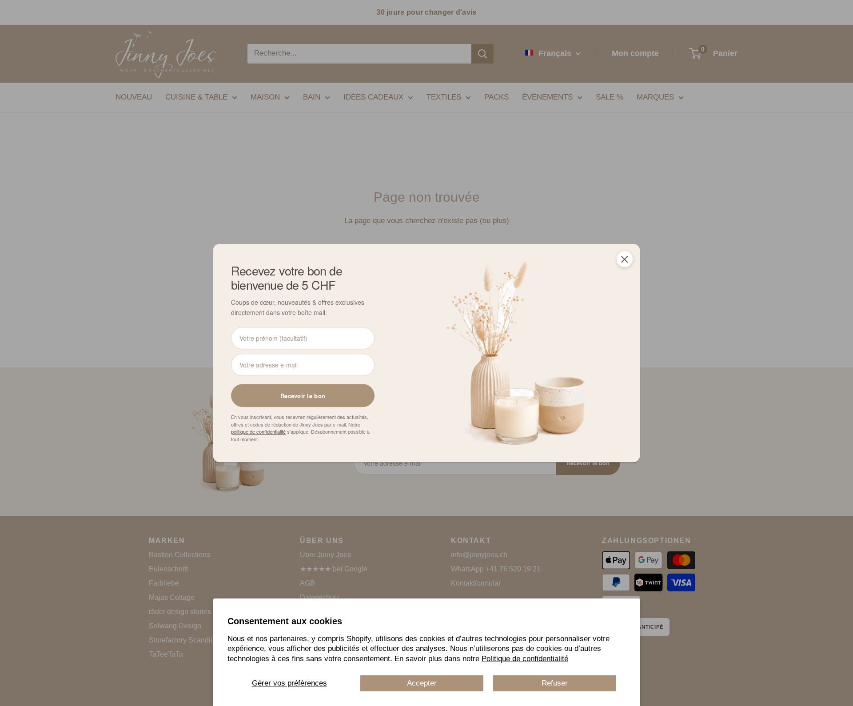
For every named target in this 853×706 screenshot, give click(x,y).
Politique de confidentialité (525, 658)
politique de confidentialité (258, 431)
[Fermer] (625, 259)
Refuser (555, 683)
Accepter (422, 683)
